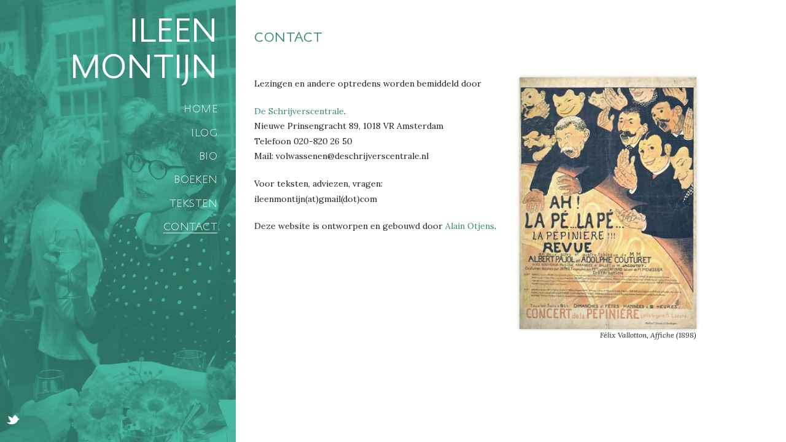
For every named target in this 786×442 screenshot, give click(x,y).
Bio (208, 156)
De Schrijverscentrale (299, 111)
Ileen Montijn (144, 48)
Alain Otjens (469, 225)
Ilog (204, 132)
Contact (190, 226)
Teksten (193, 203)
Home (200, 109)
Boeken (195, 179)
